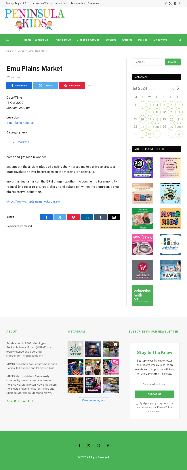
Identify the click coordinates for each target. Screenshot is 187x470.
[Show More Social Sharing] (89, 85)
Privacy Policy (164, 407)
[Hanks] (170, 244)
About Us (60, 3)
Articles (127, 39)
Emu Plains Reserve (20, 123)
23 (142, 127)
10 (149, 112)
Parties (142, 39)
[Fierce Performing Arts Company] (170, 167)
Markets (23, 142)
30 (142, 134)
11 (157, 112)
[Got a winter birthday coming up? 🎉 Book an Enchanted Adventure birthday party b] (93, 367)
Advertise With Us (43, 3)
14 (179, 112)
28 (179, 127)
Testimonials (78, 3)
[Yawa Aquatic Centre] (170, 270)
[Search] (180, 40)
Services (110, 39)
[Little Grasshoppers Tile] (142, 218)
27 (171, 127)
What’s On (41, 39)
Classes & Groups (88, 39)
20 (171, 119)
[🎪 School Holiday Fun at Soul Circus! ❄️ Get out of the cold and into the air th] (93, 385)
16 (142, 119)
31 (149, 134)
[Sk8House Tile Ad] (142, 167)
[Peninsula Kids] (35, 20)
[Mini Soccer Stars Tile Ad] (170, 193)
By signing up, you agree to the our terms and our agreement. (155, 407)
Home (27, 39)
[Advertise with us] (142, 295)
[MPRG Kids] (170, 218)
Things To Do (62, 39)
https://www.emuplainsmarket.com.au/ (33, 201)
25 (157, 127)
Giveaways (93, 3)
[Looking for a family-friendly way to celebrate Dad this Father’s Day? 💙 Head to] (75, 349)
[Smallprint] (142, 244)
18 (157, 119)
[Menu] (7, 39)
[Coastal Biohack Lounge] (142, 193)
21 (179, 119)
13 (171, 112)
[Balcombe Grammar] (142, 270)
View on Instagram (93, 400)
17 (149, 119)
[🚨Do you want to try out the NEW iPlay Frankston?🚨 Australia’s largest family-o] (75, 367)
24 (150, 127)
